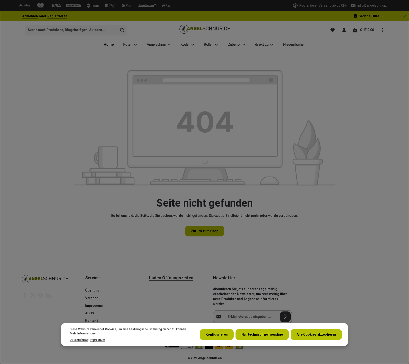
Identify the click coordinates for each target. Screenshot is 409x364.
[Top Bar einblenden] (382, 30)
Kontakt (91, 321)
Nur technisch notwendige (262, 334)
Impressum (94, 305)
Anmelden (30, 16)
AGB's (89, 313)
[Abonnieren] (285, 316)
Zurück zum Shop (204, 231)
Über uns (92, 290)
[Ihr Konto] (344, 30)
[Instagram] (41, 297)
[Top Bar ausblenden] (404, 16)
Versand (91, 298)
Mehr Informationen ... (85, 333)
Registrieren (57, 16)
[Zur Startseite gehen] (204, 30)
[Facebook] (25, 297)
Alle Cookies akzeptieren (316, 334)
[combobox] (71, 30)
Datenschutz (79, 340)
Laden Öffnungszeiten (171, 277)
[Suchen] (122, 30)
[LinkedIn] (48, 297)
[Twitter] (33, 297)
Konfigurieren (217, 334)
